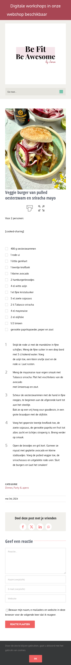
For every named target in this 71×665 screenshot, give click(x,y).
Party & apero (21, 487)
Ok (35, 658)
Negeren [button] (56, 14)
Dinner (8, 487)
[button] (41, 207)
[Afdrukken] (30, 207)
